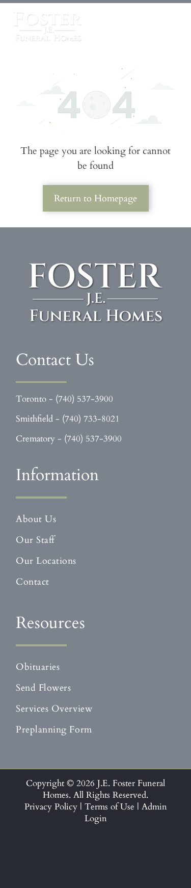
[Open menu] (167, 26)
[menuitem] (95, 519)
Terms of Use (109, 807)
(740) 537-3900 (84, 399)
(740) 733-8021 (91, 419)
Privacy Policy (50, 807)
